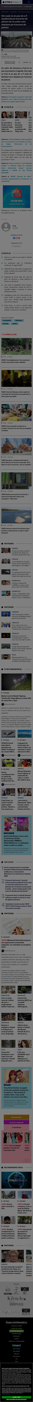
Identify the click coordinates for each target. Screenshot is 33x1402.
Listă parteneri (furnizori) (6, 1394)
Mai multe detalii (18, 1373)
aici (2, 1380)
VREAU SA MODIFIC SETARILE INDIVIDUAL (16, 1399)
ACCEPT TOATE (16, 1397)
